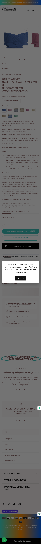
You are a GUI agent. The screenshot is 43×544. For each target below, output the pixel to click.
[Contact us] (4, 539)
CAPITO (21, 278)
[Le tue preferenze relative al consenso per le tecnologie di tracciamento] (39, 408)
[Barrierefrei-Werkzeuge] (39, 514)
